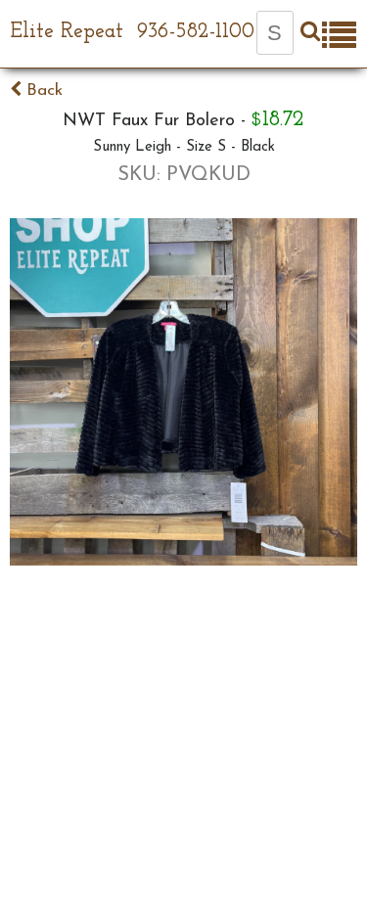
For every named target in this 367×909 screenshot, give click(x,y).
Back (42, 90)
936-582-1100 (195, 32)
